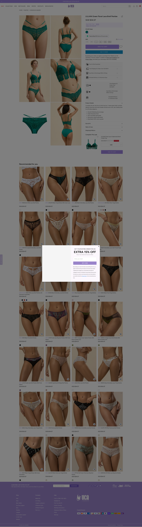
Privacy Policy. (84, 276)
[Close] (98, 246)
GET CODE (85, 263)
